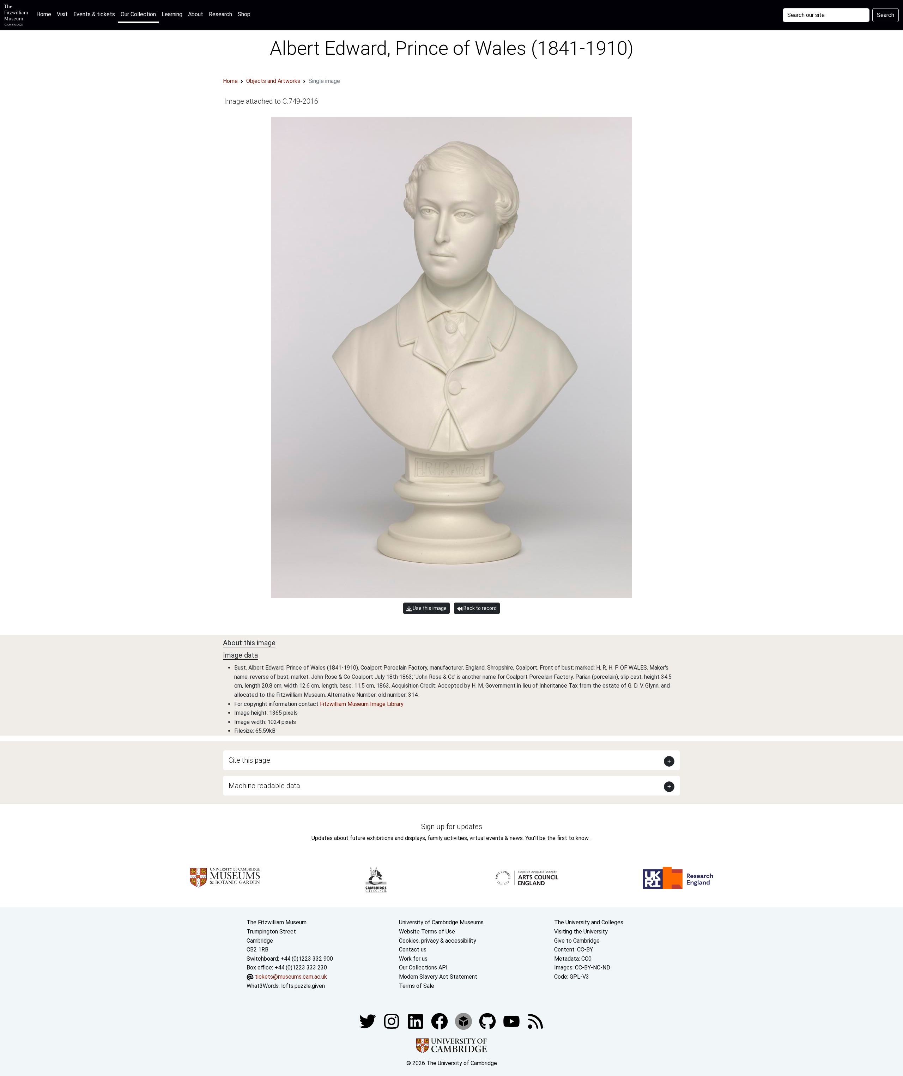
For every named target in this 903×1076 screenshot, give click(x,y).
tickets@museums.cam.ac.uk (291, 976)
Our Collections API (423, 967)
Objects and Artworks (273, 81)
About (195, 14)
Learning (172, 14)
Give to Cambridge (577, 940)
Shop (244, 14)
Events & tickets (94, 14)
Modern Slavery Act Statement (438, 976)
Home (45, 14)
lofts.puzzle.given (303, 986)
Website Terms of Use (427, 931)
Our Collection (138, 14)
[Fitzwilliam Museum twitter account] (368, 1020)
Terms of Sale (416, 986)
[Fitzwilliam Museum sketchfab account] (464, 1020)
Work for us (413, 958)
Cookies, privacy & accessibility (437, 940)
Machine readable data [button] (264, 785)
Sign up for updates (451, 826)
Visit (62, 14)
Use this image (429, 608)
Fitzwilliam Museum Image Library (362, 704)
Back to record (479, 608)
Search (885, 15)
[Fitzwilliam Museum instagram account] (392, 1020)
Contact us (412, 949)
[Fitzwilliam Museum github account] (488, 1020)
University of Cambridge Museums (441, 922)
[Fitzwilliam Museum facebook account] (416, 1020)
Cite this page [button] (249, 760)
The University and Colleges (588, 922)
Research (220, 14)
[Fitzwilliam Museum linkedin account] (440, 1020)
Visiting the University (581, 931)
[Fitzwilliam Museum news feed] (535, 1020)
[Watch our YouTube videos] (512, 1020)
